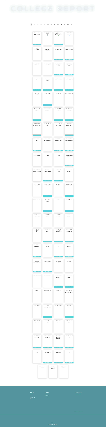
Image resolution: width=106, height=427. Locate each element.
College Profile (37, 44)
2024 (41, 24)
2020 (54, 24)
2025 (38, 24)
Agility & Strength (32, 397)
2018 (61, 24)
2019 (58, 24)
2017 (64, 24)
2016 (68, 24)
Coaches (46, 395)
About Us (47, 392)
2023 (44, 24)
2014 (71, 24)
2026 (34, 24)
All (31, 24)
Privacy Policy (48, 397)
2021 (51, 24)
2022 (48, 24)
